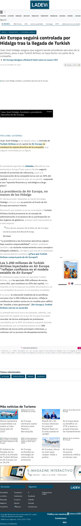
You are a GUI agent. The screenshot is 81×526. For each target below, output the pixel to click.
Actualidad (4, 492)
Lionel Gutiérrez (13, 135)
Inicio (3, 32)
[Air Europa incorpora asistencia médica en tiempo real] (72, 442)
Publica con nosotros (56, 514)
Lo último (11, 16)
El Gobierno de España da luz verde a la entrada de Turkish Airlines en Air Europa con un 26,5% (9, 456)
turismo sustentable (36, 24)
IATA (26, 24)
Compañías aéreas (27, 32)
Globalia (29, 166)
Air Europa (37, 143)
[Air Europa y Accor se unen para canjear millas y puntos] (51, 442)
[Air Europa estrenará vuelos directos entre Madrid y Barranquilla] (30, 414)
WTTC (57, 24)
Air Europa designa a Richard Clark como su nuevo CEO (30, 59)
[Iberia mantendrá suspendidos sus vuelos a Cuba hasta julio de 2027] (9, 414)
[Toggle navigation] (4, 12)
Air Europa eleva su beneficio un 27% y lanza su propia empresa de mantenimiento (71, 426)
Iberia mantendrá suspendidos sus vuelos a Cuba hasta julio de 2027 (8, 426)
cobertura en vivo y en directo (71, 24)
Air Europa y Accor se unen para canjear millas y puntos (51, 453)
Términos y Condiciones (8, 524)
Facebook (31, 496)
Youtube (31, 503)
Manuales (19, 16)
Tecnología (49, 24)
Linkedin (31, 500)
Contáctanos (32, 507)
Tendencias (53, 16)
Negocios (27, 16)
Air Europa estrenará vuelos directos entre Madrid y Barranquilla (29, 426)
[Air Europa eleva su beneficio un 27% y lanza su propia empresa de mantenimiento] (72, 414)
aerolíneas (41, 376)
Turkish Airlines (8, 143)
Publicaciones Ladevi (47, 493)
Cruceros (62, 16)
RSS (64, 522)
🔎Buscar (77, 16)
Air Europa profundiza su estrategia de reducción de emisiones (27, 454)
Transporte (44, 16)
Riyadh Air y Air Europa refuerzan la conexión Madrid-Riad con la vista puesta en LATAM (50, 427)
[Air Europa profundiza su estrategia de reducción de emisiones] (30, 442)
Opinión (70, 16)
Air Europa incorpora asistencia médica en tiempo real (71, 453)
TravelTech (35, 16)
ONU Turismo (18, 24)
